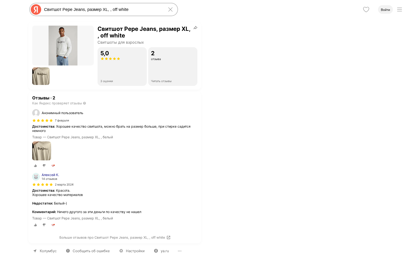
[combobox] (102, 9)
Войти (385, 10)
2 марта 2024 (64, 184)
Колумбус (48, 251)
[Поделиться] (195, 27)
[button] (41, 76)
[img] (42, 120)
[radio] (35, 165)
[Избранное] (366, 9)
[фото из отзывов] (41, 151)
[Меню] (399, 9)
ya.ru (165, 251)
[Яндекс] (36, 9)
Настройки (135, 251)
